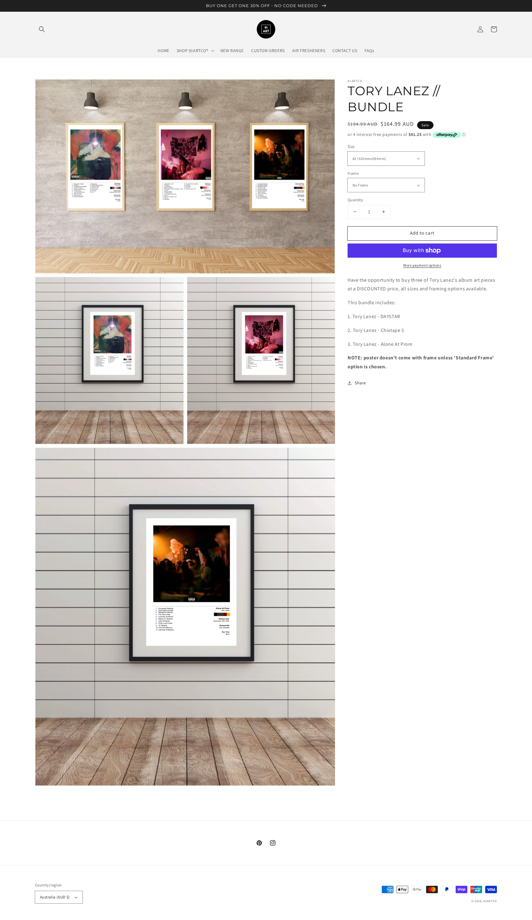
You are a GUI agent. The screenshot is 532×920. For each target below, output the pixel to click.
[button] (42, 29)
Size (351, 146)
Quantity (355, 199)
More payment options (422, 265)
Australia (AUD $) (55, 897)
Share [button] (360, 383)
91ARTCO (490, 901)
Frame (353, 173)
